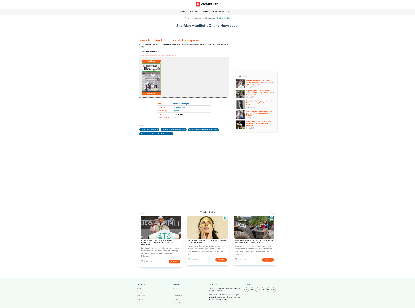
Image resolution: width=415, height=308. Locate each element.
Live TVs (140, 299)
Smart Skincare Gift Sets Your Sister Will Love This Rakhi (207, 242)
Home (189, 18)
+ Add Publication (179, 303)
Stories (139, 288)
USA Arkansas (210, 18)
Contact (176, 299)
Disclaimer (176, 292)
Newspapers (198, 18)
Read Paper (151, 61)
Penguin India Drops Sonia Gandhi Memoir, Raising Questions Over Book (259, 103)
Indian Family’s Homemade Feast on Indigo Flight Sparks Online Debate (259, 113)
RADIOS (221, 11)
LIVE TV (214, 11)
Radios (139, 303)
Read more (174, 262)
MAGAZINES (205, 11)
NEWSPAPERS (194, 11)
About (175, 288)
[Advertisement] (190, 77)
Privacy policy (177, 295)
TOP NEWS (183, 11)
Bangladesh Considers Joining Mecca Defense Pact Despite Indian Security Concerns (260, 82)
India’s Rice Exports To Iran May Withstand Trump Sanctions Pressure (258, 123)
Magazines (141, 295)
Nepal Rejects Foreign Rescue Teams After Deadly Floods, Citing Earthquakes (260, 93)
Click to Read (178, 114)
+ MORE (229, 11)
